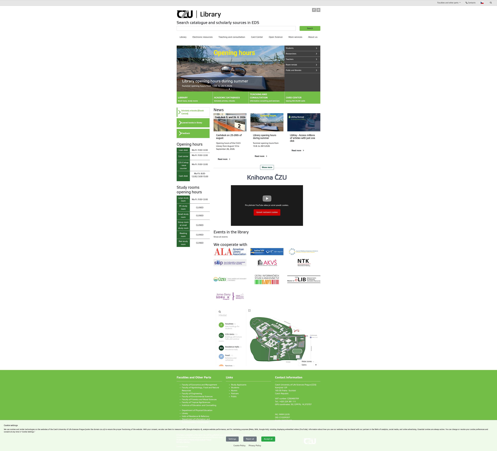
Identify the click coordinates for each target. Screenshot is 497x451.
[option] (193, 112)
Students (235, 388)
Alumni (234, 391)
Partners (235, 394)
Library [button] (188, 99)
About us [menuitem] (312, 37)
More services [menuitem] (295, 37)
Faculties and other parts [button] (448, 3)
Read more (222, 159)
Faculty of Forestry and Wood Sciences (199, 399)
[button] (230, 88)
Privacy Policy (255, 446)
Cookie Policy (239, 446)
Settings (232, 439)
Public (234, 396)
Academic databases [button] (227, 99)
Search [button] (310, 28)
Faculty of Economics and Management (199, 385)
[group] (230, 68)
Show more (267, 167)
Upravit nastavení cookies (267, 212)
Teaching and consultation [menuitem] (231, 37)
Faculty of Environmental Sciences (197, 396)
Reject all (250, 439)
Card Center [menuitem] (257, 37)
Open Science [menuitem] (276, 37)
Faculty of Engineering (192, 394)
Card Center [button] (295, 99)
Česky (482, 3)
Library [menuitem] (183, 37)
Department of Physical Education (197, 410)
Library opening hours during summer (264, 136)
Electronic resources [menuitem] (202, 37)
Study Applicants (238, 385)
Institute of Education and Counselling (199, 405)
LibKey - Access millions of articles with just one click (302, 138)
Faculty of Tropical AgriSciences (196, 402)
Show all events (221, 237)
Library (185, 413)
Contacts (471, 3)
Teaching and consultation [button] (264, 97)
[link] (314, 10)
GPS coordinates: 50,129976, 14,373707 (293, 404)
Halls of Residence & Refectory (195, 416)
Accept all (268, 439)
